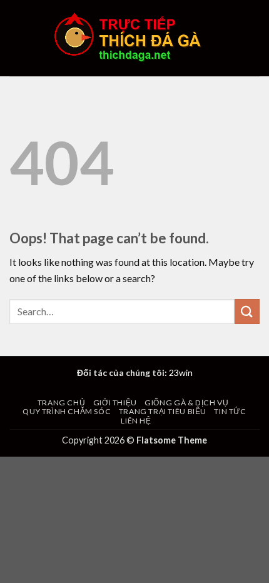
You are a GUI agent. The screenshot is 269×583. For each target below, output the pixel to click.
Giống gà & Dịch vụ (186, 402)
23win (181, 372)
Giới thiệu (115, 402)
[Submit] (247, 311)
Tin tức (230, 411)
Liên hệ (136, 420)
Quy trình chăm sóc (67, 411)
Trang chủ (62, 402)
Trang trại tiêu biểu (162, 411)
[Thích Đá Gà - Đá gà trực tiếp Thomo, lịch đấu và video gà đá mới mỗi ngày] (134, 38)
